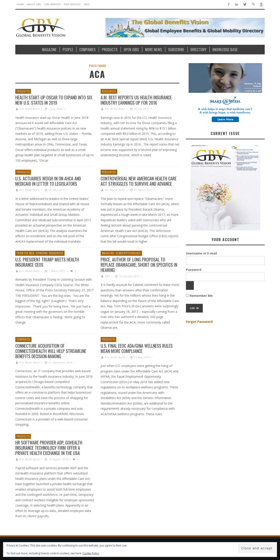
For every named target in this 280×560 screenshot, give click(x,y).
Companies (23, 339)
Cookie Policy (90, 553)
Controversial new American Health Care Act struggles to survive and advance (139, 181)
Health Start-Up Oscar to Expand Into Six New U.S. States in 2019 (53, 100)
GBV (107, 276)
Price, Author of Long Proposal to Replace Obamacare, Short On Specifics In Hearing (139, 264)
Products (23, 91)
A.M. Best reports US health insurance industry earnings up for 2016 (136, 100)
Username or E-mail (201, 253)
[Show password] (190, 285)
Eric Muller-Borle (29, 109)
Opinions (41, 253)
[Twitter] (245, 4)
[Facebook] (228, 4)
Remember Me (201, 296)
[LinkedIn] (237, 4)
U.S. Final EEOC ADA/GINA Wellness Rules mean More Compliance (137, 348)
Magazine (108, 253)
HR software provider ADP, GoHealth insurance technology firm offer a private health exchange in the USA (48, 447)
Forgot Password (199, 322)
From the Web (25, 253)
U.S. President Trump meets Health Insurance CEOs (47, 262)
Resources (109, 91)
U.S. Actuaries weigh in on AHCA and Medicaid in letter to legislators (48, 181)
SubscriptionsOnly (128, 253)
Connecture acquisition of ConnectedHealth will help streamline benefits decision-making (50, 351)
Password (193, 270)
